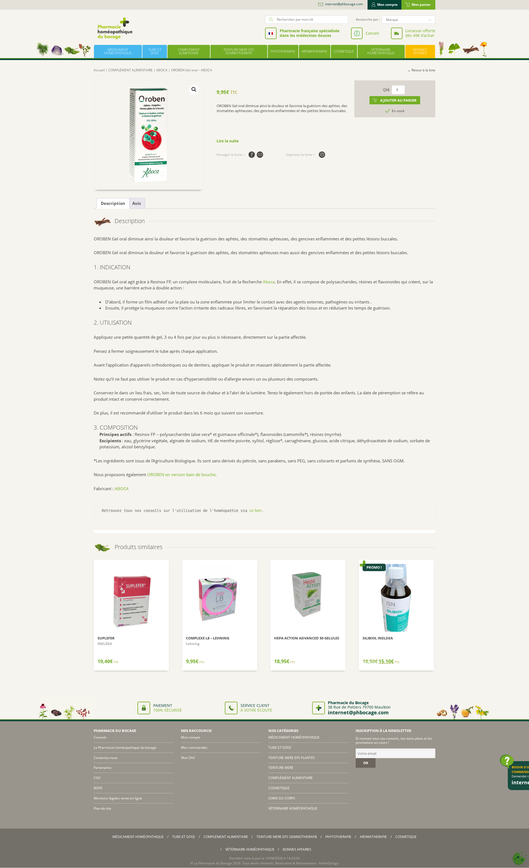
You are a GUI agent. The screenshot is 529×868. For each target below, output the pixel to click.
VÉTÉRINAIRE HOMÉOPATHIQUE (381, 51)
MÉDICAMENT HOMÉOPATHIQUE (118, 51)
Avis (136, 203)
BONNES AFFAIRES (420, 51)
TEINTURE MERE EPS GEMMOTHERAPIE (238, 51)
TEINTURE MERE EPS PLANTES (291, 757)
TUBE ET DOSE (155, 51)
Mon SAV (188, 757)
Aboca (269, 281)
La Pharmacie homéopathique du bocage (125, 747)
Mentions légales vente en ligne (118, 798)
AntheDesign (329, 863)
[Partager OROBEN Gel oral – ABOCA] (252, 154)
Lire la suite (228, 140)
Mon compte (387, 4)
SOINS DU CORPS (281, 798)
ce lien (255, 510)
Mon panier (421, 4)
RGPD (98, 788)
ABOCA (162, 70)
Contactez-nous (106, 757)
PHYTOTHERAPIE (283, 51)
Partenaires (103, 767)
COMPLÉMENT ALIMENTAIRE (188, 51)
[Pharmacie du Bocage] (115, 28)
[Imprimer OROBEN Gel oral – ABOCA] (322, 154)
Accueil (99, 70)
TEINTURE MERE (280, 767)
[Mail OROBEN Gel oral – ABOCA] (260, 154)
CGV (97, 777)
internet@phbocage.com (344, 4)
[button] (194, 89)
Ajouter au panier (398, 100)
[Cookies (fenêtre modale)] (519, 858)
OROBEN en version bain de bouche (181, 474)
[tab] (112, 203)
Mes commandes (194, 747)
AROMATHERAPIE (314, 51)
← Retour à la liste (421, 70)
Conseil (372, 33)
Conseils (100, 737)
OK (365, 762)
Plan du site (102, 808)
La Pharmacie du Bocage (213, 863)
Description (113, 203)
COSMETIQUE (344, 51)
